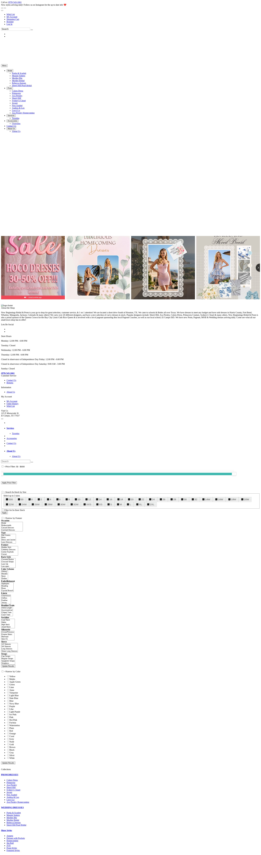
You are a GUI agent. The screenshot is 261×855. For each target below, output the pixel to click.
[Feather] (6, 600)
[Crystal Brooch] (7, 591)
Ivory (11, 739)
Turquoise (13, 693)
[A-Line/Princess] (7, 632)
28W (49, 504)
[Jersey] (6, 603)
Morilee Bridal (13, 820)
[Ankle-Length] (7, 608)
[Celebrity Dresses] (9, 550)
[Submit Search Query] (32, 462)
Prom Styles (12, 848)
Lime (11, 687)
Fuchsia (12, 723)
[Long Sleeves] (9, 649)
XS (100, 504)
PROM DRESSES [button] (9, 774)
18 (121, 499)
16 (110, 499)
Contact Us (11, 380)
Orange (12, 733)
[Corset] (9, 554)
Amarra (10, 836)
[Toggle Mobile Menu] (2, 418)
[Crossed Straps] (8, 562)
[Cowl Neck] (8, 620)
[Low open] (8, 566)
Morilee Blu (12, 817)
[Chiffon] (6, 598)
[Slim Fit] (7, 639)
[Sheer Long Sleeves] (9, 651)
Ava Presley (12, 785)
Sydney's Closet (13, 790)
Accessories (12, 438)
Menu (4, 66)
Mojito (12, 679)
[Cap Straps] (8, 656)
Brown (12, 747)
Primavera (11, 782)
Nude (11, 742)
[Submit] (32, 29)
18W (233, 499)
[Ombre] (4, 578)
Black (11, 750)
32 (196, 499)
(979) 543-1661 (15, 2)
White (12, 758)
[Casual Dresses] (12, 528)
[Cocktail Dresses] (12, 530)
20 (132, 499)
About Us (11, 392)
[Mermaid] (7, 637)
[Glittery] (4, 571)
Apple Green (15, 682)
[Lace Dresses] (8, 542)
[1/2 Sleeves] (9, 644)
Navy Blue (14, 703)
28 (174, 499)
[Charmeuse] (6, 596)
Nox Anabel (12, 795)
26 (164, 499)
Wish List (11, 14)
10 (79, 499)
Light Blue (14, 695)
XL (140, 504)
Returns (10, 383)
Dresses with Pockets (16, 838)
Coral (11, 736)
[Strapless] (8, 663)
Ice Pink (12, 714)
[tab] (133, 428)
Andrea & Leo (13, 797)
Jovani (9, 792)
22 (142, 499)
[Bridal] (12, 523)
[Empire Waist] (7, 634)
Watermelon (14, 725)
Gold (11, 744)
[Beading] (7, 586)
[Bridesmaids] (12, 525)
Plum (11, 728)
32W (75, 504)
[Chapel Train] (7, 612)
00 (22, 499)
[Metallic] (4, 574)
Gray (11, 752)
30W (62, 504)
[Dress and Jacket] (8, 540)
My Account (12, 17)
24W (24, 504)
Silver (11, 755)
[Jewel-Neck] (8, 627)
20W (246, 499)
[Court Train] (7, 615)
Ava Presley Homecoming (18, 802)
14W (207, 499)
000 (11, 499)
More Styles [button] (6, 830)
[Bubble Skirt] (9, 547)
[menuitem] (133, 14)
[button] (10, 70)
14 (100, 499)
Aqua (11, 690)
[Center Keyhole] (9, 552)
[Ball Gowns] (8, 535)
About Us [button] (11, 451)
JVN (9, 845)
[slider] (234, 474)
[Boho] (8, 537)
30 (185, 499)
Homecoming (12, 840)
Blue (11, 701)
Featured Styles (13, 850)
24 (153, 499)
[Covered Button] (8, 559)
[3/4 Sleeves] (9, 646)
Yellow (12, 676)
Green (12, 684)
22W (11, 504)
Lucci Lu (10, 800)
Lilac (11, 709)
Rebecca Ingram (14, 822)
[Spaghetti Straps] (8, 661)
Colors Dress (12, 780)
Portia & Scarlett (14, 813)
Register (10, 22)
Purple (12, 706)
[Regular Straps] (8, 659)
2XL (152, 504)
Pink (11, 717)
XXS (88, 504)
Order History (12, 404)
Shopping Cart (13, 19)
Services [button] (10, 428)
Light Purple (14, 712)
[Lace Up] (8, 564)
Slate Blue (13, 698)
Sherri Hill (11, 787)
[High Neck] (8, 625)
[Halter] (8, 622)
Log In (9, 24)
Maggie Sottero (13, 815)
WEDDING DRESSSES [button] (12, 807)
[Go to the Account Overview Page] (2, 10)
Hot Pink (13, 720)
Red (11, 731)
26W (37, 504)
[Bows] (7, 588)
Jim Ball (10, 843)
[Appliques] (7, 584)
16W (220, 499)
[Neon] (4, 576)
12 (89, 499)
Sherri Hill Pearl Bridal (16, 825)
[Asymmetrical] (7, 610)
